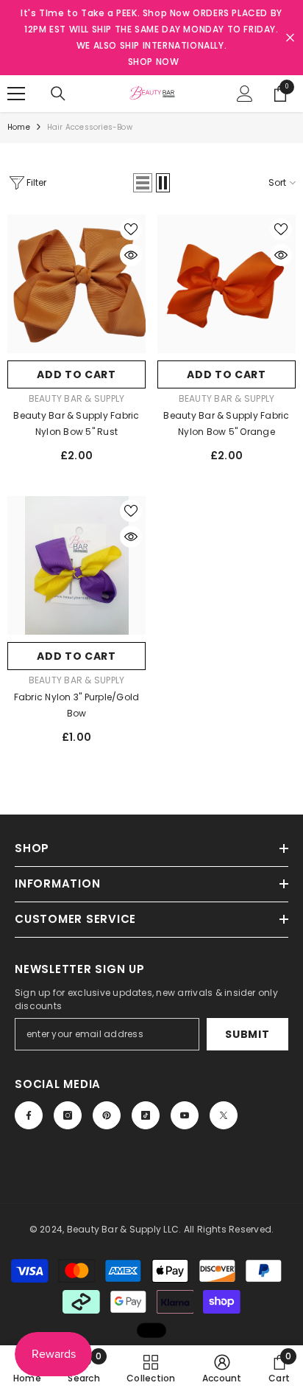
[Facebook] (29, 1115)
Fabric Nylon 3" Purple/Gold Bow (76, 705)
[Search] (58, 93)
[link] (222, 1368)
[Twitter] (224, 1115)
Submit (247, 1034)
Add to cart (76, 374)
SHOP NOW (153, 61)
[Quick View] (131, 255)
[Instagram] (68, 1115)
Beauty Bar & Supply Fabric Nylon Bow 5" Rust (76, 423)
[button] (142, 182)
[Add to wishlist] (131, 229)
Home (18, 127)
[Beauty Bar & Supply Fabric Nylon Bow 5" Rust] (76, 284)
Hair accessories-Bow (89, 127)
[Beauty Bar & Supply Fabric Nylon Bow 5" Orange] (226, 284)
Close (290, 37)
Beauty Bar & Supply (77, 398)
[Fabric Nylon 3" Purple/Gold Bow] (76, 565)
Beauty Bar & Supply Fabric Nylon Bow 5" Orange (226, 423)
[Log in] (245, 94)
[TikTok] (146, 1115)
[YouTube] (185, 1115)
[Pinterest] (107, 1115)
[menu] (16, 93)
